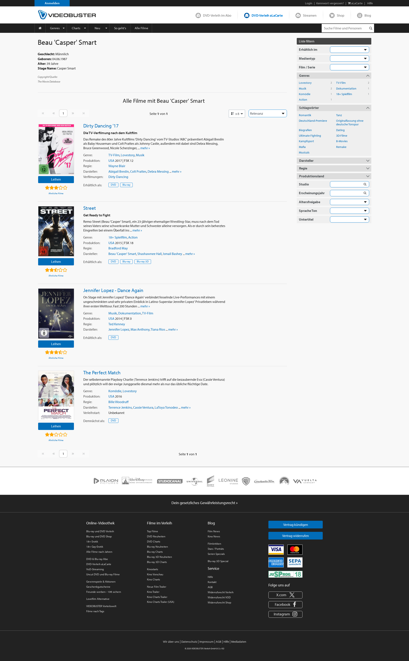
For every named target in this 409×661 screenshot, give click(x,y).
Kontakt (212, 582)
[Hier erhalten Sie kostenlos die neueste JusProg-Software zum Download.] (285, 574)
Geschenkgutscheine (98, 586)
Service (213, 568)
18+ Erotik (92, 541)
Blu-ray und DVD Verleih (100, 531)
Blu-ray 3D (143, 261)
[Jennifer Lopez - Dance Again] (56, 313)
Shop (340, 15)
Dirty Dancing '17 (101, 125)
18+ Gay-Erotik (94, 546)
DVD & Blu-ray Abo (97, 559)
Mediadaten (238, 642)
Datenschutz (189, 642)
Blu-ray (126, 184)
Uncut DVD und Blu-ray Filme (103, 574)
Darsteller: (90, 171)
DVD (113, 184)
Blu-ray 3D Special (218, 561)
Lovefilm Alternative (97, 598)
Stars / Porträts (216, 548)
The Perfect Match (102, 372)
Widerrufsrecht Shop (219, 602)
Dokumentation (129, 313)
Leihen (56, 179)
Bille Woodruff (118, 402)
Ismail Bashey (172, 254)
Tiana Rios (158, 329)
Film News (214, 531)
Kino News (214, 536)
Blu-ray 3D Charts (157, 562)
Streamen (310, 15)
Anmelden (52, 3)
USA (111, 160)
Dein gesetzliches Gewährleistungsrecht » (204, 502)
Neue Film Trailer (156, 586)
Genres (55, 28)
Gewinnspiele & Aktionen (100, 581)
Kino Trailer (153, 591)
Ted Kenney (116, 324)
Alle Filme (141, 28)
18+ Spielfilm (117, 237)
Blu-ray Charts (155, 551)
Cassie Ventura (143, 407)
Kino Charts (153, 579)
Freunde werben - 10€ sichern (103, 591)
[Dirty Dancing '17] (56, 149)
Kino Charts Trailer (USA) (160, 601)
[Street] (56, 231)
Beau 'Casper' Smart (122, 254)
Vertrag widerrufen (295, 536)
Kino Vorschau (155, 574)
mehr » (145, 148)
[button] (237, 114)
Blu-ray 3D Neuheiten (159, 556)
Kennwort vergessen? (330, 3)
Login (308, 3)
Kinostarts (152, 569)
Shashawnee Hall (149, 254)
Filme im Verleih (159, 523)
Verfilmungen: (93, 177)
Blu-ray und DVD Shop (99, 536)
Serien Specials (216, 553)
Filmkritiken (214, 543)
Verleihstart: (91, 413)
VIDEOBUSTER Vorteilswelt (101, 606)
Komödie (114, 391)
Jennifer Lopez (118, 329)
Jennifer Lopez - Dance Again (113, 290)
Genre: (87, 155)
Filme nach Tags (95, 611)
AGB (210, 587)
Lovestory (128, 155)
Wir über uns (171, 642)
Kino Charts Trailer (157, 597)
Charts (76, 28)
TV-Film (114, 155)
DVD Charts (153, 541)
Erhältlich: (92, 185)
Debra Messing (158, 171)
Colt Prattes (138, 171)
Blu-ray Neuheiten (157, 546)
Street (89, 208)
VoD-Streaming (95, 569)
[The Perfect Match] (56, 396)
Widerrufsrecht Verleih (220, 592)
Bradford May (118, 248)
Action (133, 237)
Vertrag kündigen (295, 524)
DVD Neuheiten (156, 536)
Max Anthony (140, 329)
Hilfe (210, 577)
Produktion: (91, 160)
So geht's (120, 28)
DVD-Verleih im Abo (217, 15)
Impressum (206, 642)
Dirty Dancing (118, 177)
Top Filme (152, 531)
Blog (367, 15)
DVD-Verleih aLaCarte (267, 15)
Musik (140, 155)
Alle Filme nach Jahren (99, 551)
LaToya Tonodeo (166, 407)
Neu (97, 28)
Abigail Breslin (118, 171)
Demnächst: (94, 421)
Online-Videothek (100, 523)
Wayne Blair (116, 166)
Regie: (87, 166)
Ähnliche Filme (56, 193)
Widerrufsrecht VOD (219, 597)
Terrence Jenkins (120, 407)
